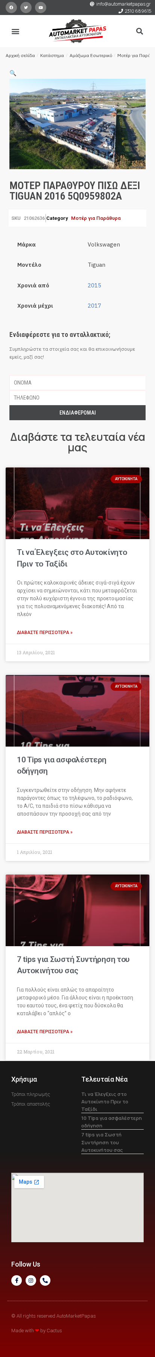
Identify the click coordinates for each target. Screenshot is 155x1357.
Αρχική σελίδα (20, 55)
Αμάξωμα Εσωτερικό (91, 55)
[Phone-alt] (45, 1280)
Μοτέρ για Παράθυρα (96, 218)
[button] (15, 31)
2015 (94, 285)
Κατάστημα (52, 55)
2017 (94, 305)
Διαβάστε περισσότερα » (45, 632)
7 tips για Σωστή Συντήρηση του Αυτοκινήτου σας (102, 1142)
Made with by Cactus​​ (36, 1330)
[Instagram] (31, 1280)
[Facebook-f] (16, 1280)
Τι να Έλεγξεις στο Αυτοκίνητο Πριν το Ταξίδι (104, 1101)
